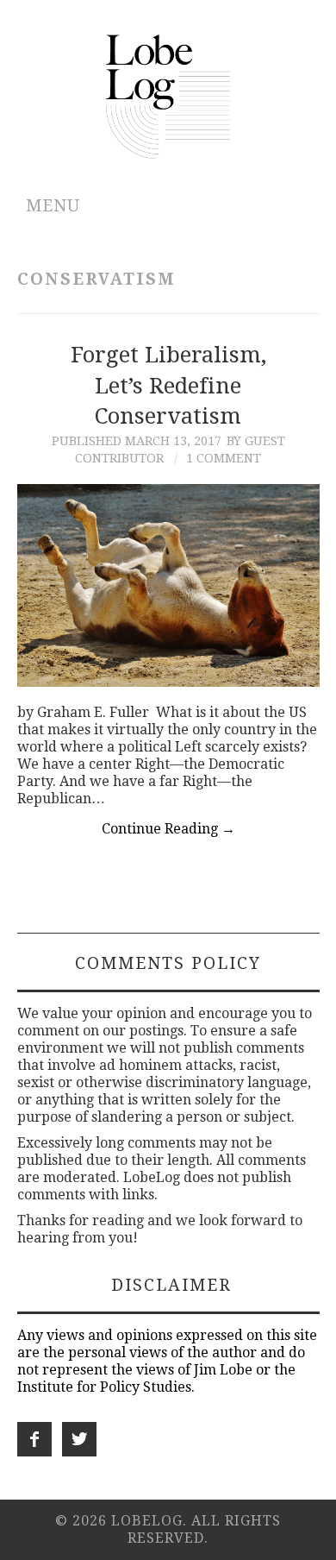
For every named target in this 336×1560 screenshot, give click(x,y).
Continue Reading (168, 829)
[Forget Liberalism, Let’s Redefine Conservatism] (168, 585)
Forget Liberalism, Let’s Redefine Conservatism (168, 386)
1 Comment (223, 458)
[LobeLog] (168, 95)
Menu (53, 206)
